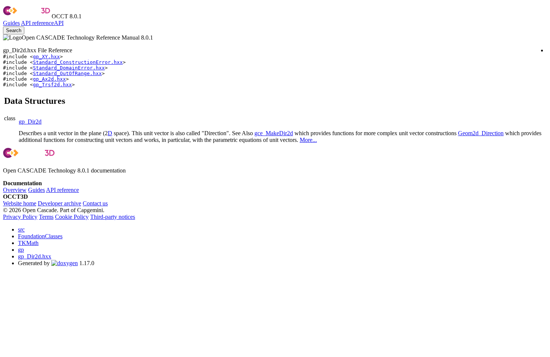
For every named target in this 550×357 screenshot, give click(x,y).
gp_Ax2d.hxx (49, 79)
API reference (62, 190)
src (21, 229)
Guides (11, 23)
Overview (15, 190)
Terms (46, 217)
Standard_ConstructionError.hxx (78, 62)
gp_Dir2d (30, 121)
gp (21, 249)
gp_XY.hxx (46, 56)
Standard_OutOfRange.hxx (67, 73)
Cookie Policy (72, 217)
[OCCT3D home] (26, 16)
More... (308, 140)
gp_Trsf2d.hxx (52, 84)
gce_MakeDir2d (273, 133)
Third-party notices (112, 217)
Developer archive (59, 203)
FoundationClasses (40, 236)
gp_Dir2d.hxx (34, 256)
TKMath (28, 243)
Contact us (95, 203)
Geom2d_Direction (481, 133)
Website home (19, 203)
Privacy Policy (20, 217)
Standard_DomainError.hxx (69, 68)
